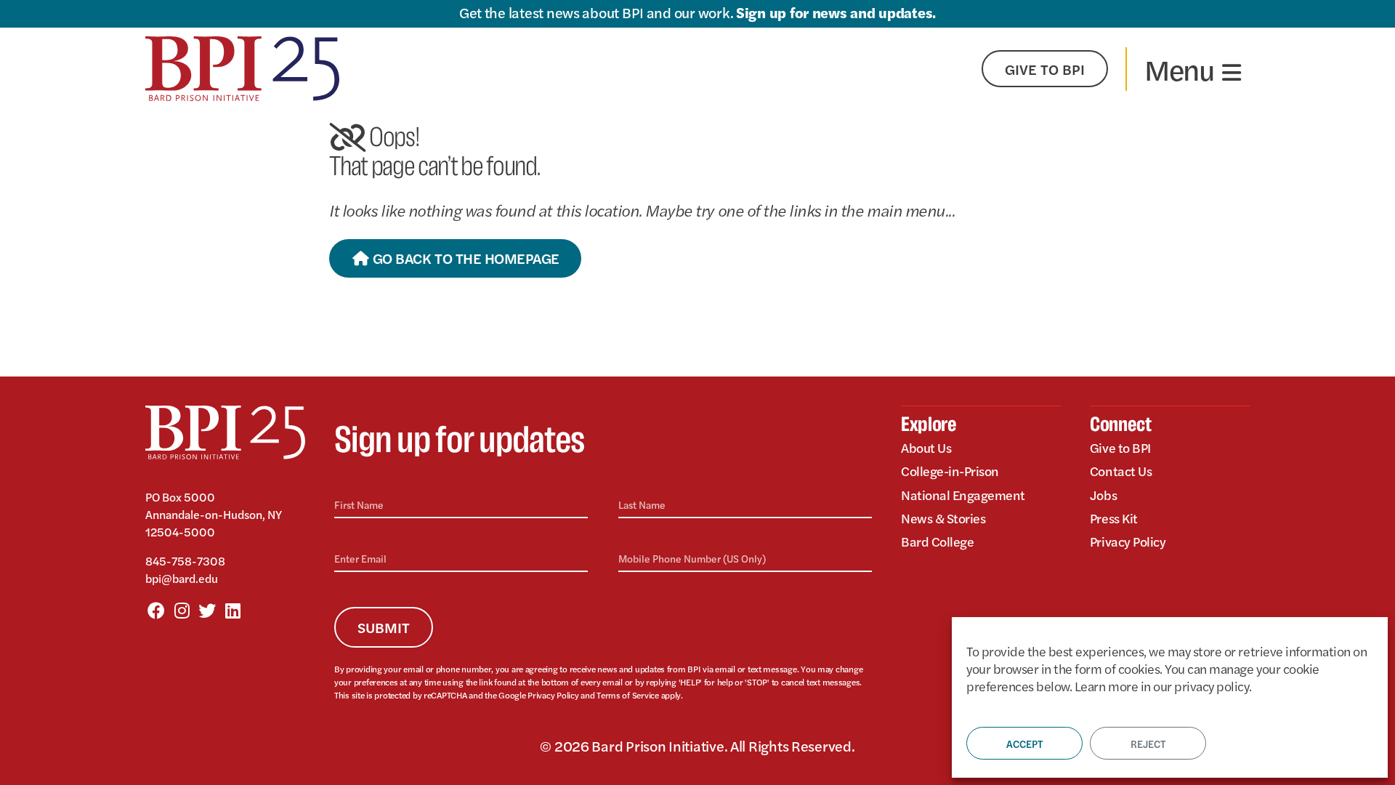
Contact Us (1121, 471)
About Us (926, 447)
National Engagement (963, 495)
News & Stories (943, 518)
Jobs (1103, 495)
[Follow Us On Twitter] (207, 609)
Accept (1024, 743)
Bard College (937, 541)
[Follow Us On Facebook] (156, 609)
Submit (383, 626)
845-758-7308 (185, 560)
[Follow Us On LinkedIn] (232, 609)
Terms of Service (628, 694)
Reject (1148, 743)
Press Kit (1114, 518)
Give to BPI (1120, 447)
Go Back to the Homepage (464, 257)
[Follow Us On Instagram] (182, 609)
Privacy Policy (552, 694)
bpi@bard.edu (181, 578)
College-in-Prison (950, 471)
